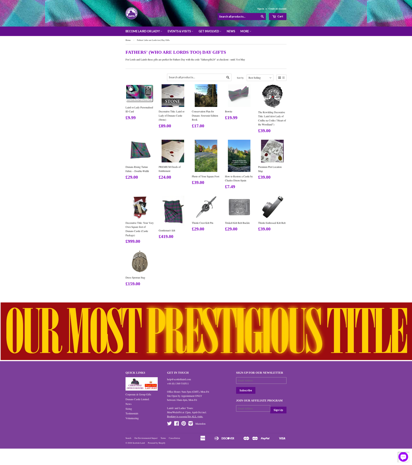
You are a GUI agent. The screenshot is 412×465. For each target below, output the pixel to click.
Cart (280, 16)
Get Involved (209, 31)
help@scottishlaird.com (179, 379)
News (231, 31)
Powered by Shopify (156, 442)
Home (128, 40)
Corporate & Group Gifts (138, 394)
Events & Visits (179, 31)
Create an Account (277, 8)
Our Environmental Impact (146, 438)
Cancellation (174, 438)
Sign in (260, 8)
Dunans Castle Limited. (138, 399)
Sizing (129, 408)
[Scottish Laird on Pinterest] (183, 424)
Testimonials (132, 413)
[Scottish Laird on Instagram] (190, 424)
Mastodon (200, 423)
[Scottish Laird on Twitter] (169, 424)
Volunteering (132, 418)
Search (128, 438)
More (244, 31)
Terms (163, 438)
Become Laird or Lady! (143, 31)
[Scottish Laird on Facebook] (176, 424)
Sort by (240, 77)
